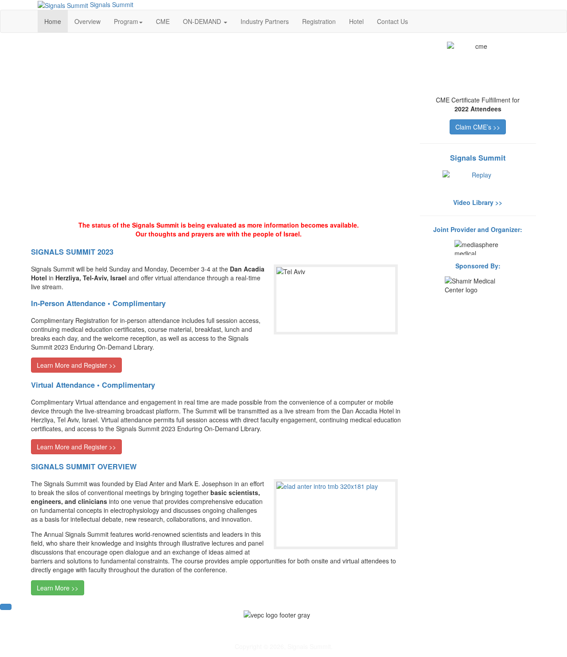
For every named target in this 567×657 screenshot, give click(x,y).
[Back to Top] (6, 607)
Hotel (356, 21)
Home (52, 21)
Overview (87, 21)
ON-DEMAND (203, 21)
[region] (219, 127)
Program (126, 21)
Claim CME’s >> (477, 126)
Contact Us (392, 21)
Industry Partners (265, 21)
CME (163, 21)
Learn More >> (57, 587)
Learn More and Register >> (76, 365)
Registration (319, 21)
